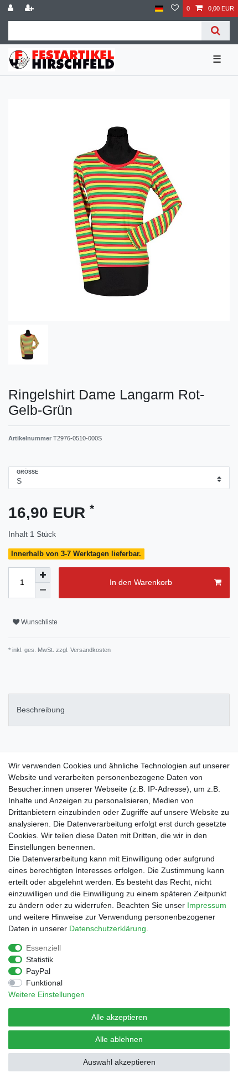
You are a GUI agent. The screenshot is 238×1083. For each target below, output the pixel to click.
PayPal (38, 971)
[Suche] (215, 30)
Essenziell (43, 947)
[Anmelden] (11, 8)
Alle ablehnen (119, 1039)
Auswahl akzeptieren (119, 1062)
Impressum (206, 905)
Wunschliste (38, 622)
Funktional (44, 982)
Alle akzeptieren (119, 1017)
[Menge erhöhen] (42, 575)
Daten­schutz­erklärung (107, 928)
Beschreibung (41, 709)
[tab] (119, 710)
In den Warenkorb (141, 582)
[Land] (159, 8)
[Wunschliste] (175, 8)
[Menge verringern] (42, 590)
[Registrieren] (30, 8)
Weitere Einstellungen (46, 994)
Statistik (39, 959)
